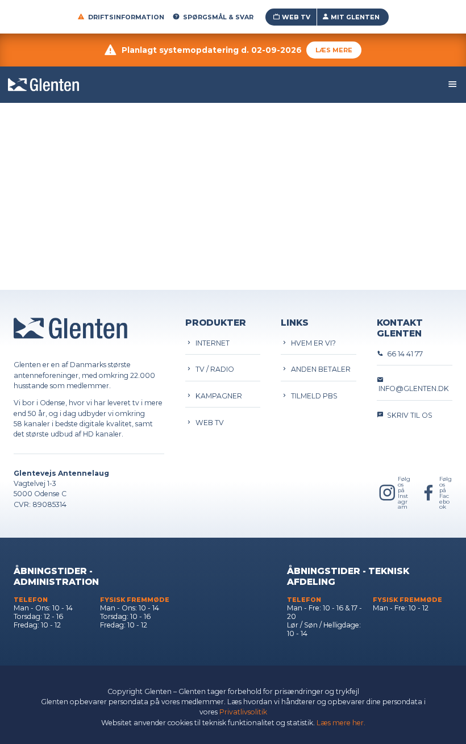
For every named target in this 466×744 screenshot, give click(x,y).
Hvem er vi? (312, 343)
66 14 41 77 (403, 354)
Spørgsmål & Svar (218, 17)
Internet (211, 343)
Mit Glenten (355, 17)
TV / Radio (213, 369)
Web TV (296, 17)
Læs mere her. (341, 722)
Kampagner (217, 396)
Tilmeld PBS (313, 396)
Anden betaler (319, 369)
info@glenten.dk (413, 388)
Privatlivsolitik (243, 712)
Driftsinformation (126, 17)
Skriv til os (408, 415)
